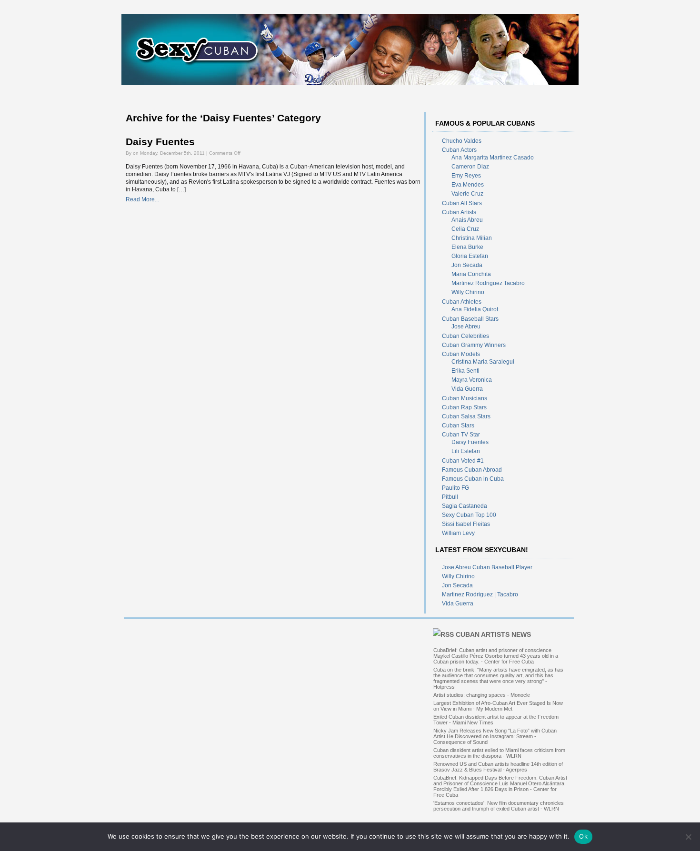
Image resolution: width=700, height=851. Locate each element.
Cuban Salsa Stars (466, 416)
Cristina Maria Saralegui (482, 361)
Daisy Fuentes (160, 142)
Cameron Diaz (470, 166)
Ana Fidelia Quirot (474, 309)
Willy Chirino (467, 292)
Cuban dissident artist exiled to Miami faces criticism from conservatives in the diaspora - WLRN (499, 753)
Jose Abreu (465, 326)
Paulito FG (455, 488)
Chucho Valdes (461, 141)
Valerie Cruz (467, 193)
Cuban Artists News (493, 634)
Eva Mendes (467, 184)
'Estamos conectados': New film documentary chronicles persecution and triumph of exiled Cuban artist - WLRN (498, 805)
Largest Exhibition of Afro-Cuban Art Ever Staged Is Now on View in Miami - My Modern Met (498, 706)
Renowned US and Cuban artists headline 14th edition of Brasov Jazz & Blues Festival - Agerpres (498, 766)
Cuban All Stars (462, 203)
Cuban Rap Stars (464, 407)
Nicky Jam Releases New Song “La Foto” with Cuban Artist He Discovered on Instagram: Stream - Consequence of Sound (495, 736)
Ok (583, 836)
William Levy (458, 533)
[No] (688, 836)
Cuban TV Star (461, 434)
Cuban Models (461, 354)
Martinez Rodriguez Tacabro (488, 283)
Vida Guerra (467, 389)
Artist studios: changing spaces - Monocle (481, 695)
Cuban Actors (459, 150)
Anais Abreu (467, 220)
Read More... (142, 199)
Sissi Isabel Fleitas (466, 524)
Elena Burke (467, 247)
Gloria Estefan (469, 256)
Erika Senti (465, 370)
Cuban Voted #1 (463, 460)
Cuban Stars (458, 425)
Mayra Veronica (471, 379)
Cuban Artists (459, 212)
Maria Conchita (471, 274)
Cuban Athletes (461, 301)
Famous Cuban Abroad (472, 469)
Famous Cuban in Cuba (473, 478)
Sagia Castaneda (464, 506)
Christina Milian (471, 238)
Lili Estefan (465, 451)
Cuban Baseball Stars (470, 319)
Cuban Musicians (464, 398)
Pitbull (450, 497)
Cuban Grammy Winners (474, 345)
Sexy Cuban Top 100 (469, 515)
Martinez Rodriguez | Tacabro (480, 594)
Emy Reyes (466, 175)
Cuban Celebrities (465, 336)
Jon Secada (466, 265)
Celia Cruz (465, 229)
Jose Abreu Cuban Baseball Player (487, 567)
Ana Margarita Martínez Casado (492, 157)
